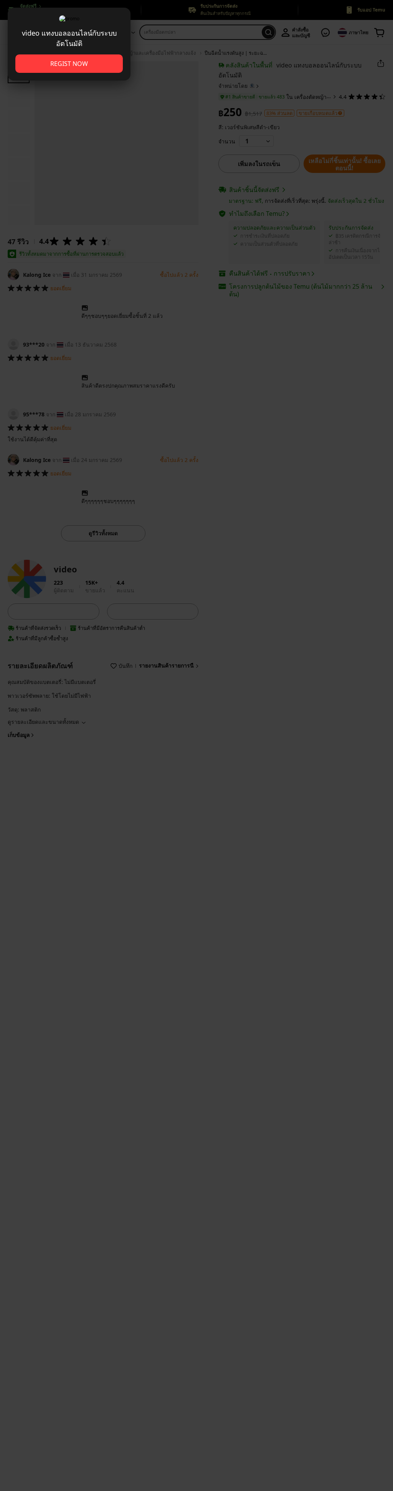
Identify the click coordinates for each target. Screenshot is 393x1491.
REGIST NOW (69, 63)
